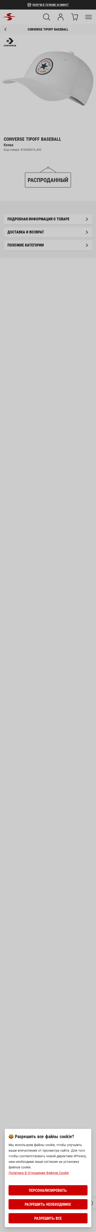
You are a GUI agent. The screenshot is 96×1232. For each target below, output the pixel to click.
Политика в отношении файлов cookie (39, 1173)
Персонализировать (48, 1190)
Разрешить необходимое (48, 1204)
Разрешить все (48, 1218)
